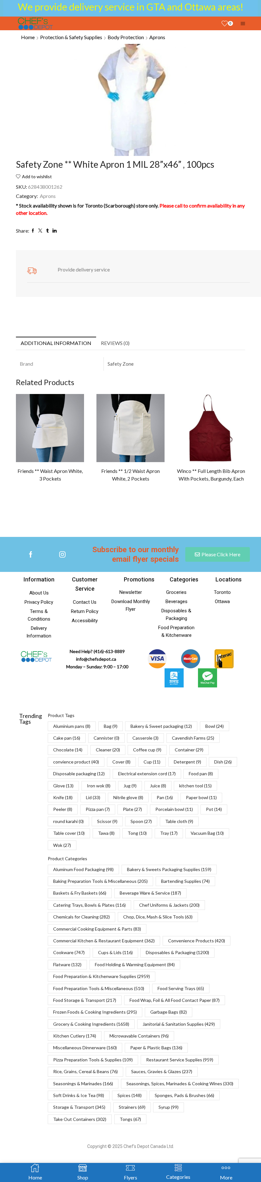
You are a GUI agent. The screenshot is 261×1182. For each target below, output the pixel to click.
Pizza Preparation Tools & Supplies (93, 1059)
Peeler (62, 809)
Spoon (141, 821)
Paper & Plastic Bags (156, 1047)
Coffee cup (147, 749)
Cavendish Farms (193, 738)
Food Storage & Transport (84, 1000)
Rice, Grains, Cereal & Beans (85, 1071)
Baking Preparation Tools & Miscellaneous (100, 881)
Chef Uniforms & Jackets (169, 905)
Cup (152, 761)
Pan (165, 797)
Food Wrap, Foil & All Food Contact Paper (175, 1000)
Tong (137, 833)
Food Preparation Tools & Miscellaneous (98, 988)
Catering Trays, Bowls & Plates (89, 905)
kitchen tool (195, 785)
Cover (121, 761)
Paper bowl (201, 797)
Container (189, 749)
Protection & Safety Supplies (71, 37)
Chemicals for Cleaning (81, 916)
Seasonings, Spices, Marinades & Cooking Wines (179, 1083)
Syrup (169, 1107)
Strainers (132, 1107)
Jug (130, 785)
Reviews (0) (115, 343)
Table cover (69, 833)
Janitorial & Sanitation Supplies (179, 1024)
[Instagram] (62, 554)
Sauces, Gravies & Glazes (161, 1071)
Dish (223, 761)
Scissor (107, 821)
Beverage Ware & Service (150, 893)
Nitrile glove (128, 797)
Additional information (56, 343)
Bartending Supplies (185, 881)
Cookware (69, 952)
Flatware (67, 964)
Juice (158, 785)
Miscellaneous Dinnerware (85, 1047)
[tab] (56, 343)
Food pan (201, 773)
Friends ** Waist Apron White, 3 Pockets (50, 475)
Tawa (106, 833)
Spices (129, 1095)
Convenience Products (196, 940)
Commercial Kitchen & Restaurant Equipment (104, 940)
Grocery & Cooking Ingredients (91, 1024)
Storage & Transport (79, 1107)
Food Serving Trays (181, 988)
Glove (63, 785)
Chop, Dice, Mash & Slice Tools (158, 916)
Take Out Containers (79, 1119)
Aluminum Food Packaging (83, 869)
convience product (76, 761)
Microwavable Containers (139, 1035)
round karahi (68, 821)
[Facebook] (31, 554)
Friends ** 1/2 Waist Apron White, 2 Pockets (130, 475)
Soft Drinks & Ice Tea (78, 1095)
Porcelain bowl (174, 809)
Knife (63, 797)
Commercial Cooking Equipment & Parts (97, 929)
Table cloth (179, 821)
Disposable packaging (79, 773)
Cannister (106, 738)
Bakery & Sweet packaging (161, 726)
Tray (169, 833)
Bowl (214, 726)
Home (28, 37)
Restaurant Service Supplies (179, 1059)
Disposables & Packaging (177, 952)
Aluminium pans (71, 726)
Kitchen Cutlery (74, 1035)
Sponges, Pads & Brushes (184, 1095)
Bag (110, 726)
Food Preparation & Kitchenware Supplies (101, 976)
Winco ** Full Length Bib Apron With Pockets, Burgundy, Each (211, 475)
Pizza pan (98, 809)
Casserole (145, 738)
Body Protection (126, 37)
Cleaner (108, 749)
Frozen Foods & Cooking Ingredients (95, 1012)
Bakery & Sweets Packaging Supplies (169, 869)
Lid (93, 797)
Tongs (130, 1119)
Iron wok (98, 785)
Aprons (157, 37)
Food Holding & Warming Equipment (135, 964)
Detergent (187, 761)
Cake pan (66, 738)
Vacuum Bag (207, 833)
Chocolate (67, 749)
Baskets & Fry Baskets (79, 893)
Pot (214, 809)
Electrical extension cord (147, 773)
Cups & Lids (115, 952)
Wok (62, 845)
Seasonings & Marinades (83, 1083)
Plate (132, 809)
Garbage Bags (168, 1012)
